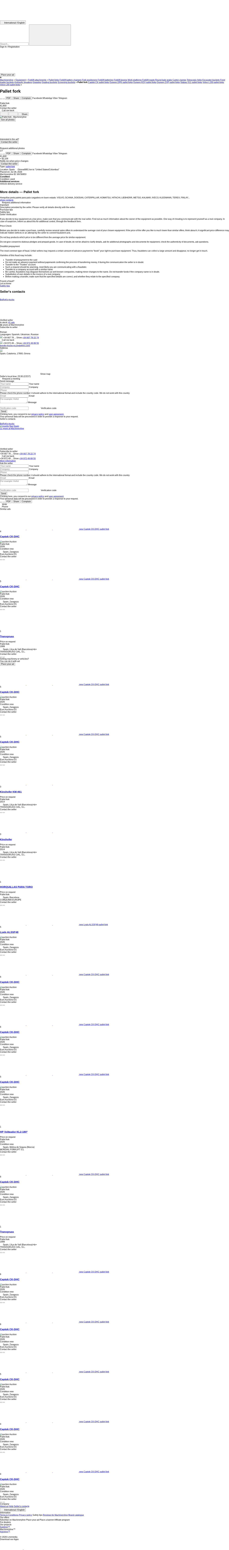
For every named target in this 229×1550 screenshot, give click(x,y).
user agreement (56, 414)
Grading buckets (49, 82)
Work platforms (135, 80)
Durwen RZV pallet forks (144, 82)
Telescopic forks (194, 80)
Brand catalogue (76, 1515)
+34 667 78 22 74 (30, 337)
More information (8, 461)
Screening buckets (66, 82)
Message (32, 402)
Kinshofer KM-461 (11, 791)
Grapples (37, 82)
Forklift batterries (105, 80)
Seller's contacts (21, 1506)
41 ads (11, 322)
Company (33, 387)
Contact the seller (9, 142)
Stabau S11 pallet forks (191, 82)
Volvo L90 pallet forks (10, 85)
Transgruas (7, 636)
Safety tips (5, 286)
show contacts (6, 200)
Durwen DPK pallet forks (121, 82)
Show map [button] (45, 374)
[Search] (50, 35)
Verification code (48, 408)
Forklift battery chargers (71, 80)
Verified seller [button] (6, 320)
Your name (34, 384)
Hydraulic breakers (23, 82)
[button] (114, 60)
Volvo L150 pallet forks (213, 82)
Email (31, 396)
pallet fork (10, 166)
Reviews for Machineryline (55, 1515)
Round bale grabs (163, 80)
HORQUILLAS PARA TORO (16, 887)
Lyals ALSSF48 (9, 932)
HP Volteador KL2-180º (14, 1131)
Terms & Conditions (9, 1515)
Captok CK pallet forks (98, 82)
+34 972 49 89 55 (30, 343)
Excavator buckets (211, 80)
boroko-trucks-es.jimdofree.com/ (15, 345)
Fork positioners (89, 80)
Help (11, 1506)
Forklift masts (148, 80)
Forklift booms (120, 80)
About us (4, 1506)
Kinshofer (6, 839)
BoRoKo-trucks (7, 300)
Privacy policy (25, 1515)
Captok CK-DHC (9, 536)
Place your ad (7, 664)
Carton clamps (179, 80)
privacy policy (37, 414)
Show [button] (19, 337)
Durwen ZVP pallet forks (168, 82)
